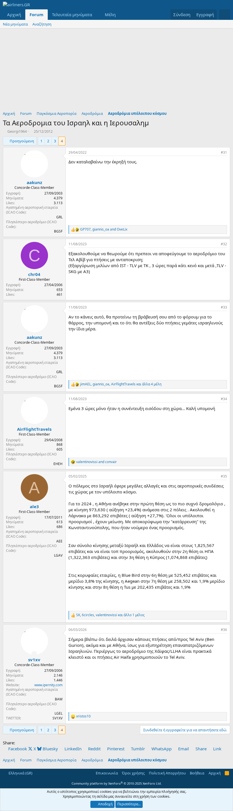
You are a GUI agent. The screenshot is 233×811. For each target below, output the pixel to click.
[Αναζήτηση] (224, 14)
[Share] (215, 152)
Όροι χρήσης (133, 773)
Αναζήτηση (41, 24)
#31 (224, 152)
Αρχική (14, 14)
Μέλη (110, 14)
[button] (97, 14)
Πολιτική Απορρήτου (167, 773)
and (96, 462)
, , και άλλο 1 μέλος (110, 615)
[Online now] (34, 653)
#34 (224, 398)
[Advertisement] (116, 71)
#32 (224, 244)
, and (103, 229)
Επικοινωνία (107, 773)
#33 (224, 307)
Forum (36, 14)
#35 (224, 476)
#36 (224, 629)
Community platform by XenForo (117, 783)
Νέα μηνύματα (15, 24)
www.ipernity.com (48, 685)
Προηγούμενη (22, 140)
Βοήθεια (197, 773)
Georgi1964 (17, 131)
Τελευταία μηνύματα (72, 14)
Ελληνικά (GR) (20, 773)
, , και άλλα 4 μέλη (120, 384)
